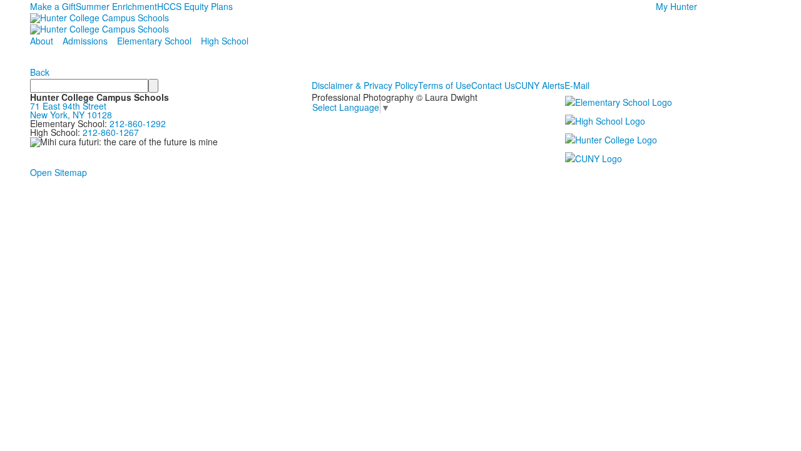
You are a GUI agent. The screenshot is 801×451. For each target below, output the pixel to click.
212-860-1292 (138, 123)
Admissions (85, 40)
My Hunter (676, 6)
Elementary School (154, 40)
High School (224, 40)
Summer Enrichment (116, 6)
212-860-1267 (111, 132)
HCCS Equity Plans (195, 6)
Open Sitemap (58, 172)
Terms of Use (444, 85)
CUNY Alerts (539, 85)
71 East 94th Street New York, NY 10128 (71, 110)
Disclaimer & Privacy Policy (365, 85)
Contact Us (493, 85)
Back (39, 72)
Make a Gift (53, 6)
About (41, 40)
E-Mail (576, 85)
